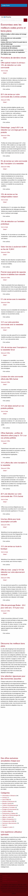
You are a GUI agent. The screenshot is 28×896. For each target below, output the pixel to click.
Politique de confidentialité (10, 881)
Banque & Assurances (8, 801)
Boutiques (5, 8)
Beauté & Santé (6, 803)
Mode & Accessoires (8, 819)
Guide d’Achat (6, 877)
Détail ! (5, 73)
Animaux (4, 797)
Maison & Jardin (6, 817)
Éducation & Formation (8, 807)
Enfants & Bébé (6, 811)
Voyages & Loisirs (7, 827)
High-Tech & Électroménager (10, 815)
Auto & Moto (5, 799)
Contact (4, 14)
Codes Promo (6, 5)
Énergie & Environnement (9, 809)
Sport (3, 825)
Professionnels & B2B (8, 821)
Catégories (5, 11)
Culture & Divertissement (9, 805)
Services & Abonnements (9, 823)
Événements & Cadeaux (9, 813)
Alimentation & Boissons (9, 795)
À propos (5, 875)
